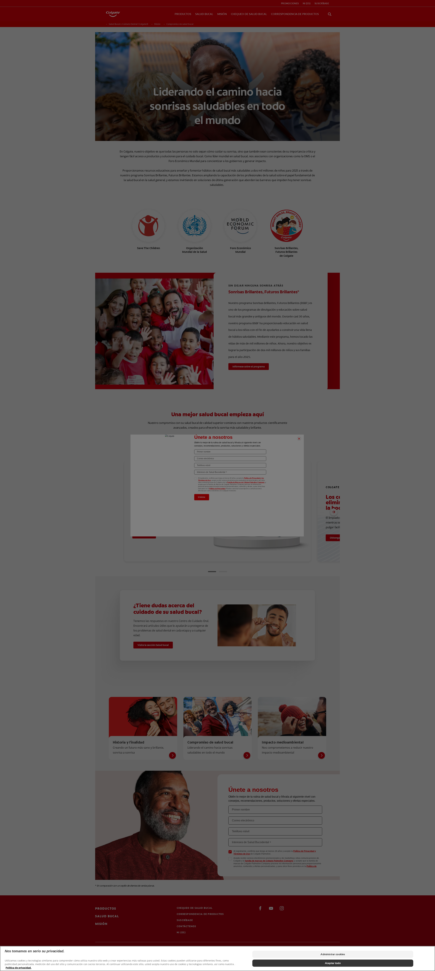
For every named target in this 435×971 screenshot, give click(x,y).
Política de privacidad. (18, 967)
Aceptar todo (333, 963)
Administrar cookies (332, 954)
